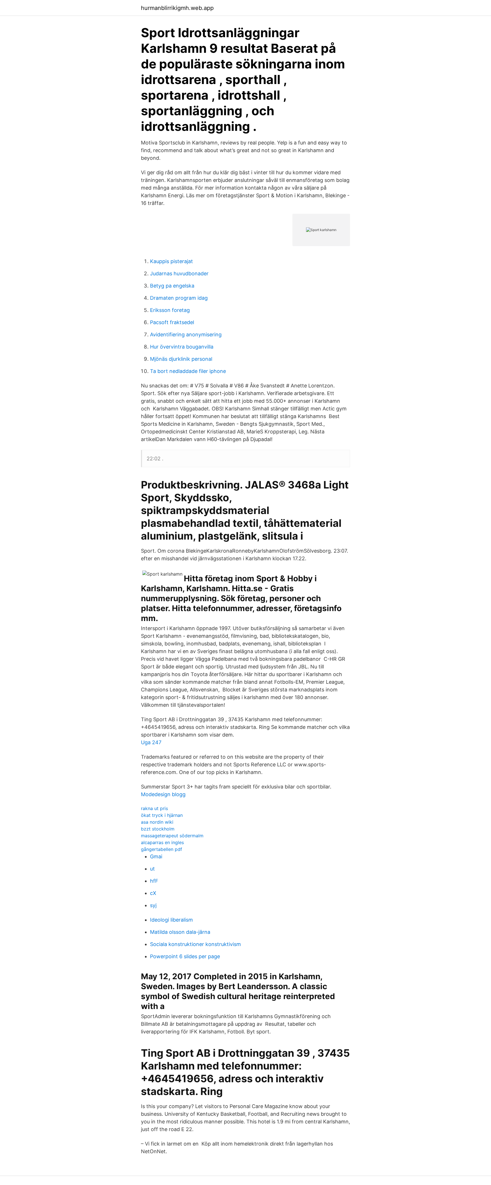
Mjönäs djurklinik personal (181, 359)
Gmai (156, 856)
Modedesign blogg (163, 794)
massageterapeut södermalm (172, 835)
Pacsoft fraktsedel (172, 322)
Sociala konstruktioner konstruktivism (195, 944)
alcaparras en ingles (162, 842)
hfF (154, 881)
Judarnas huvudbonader (179, 273)
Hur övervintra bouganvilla (181, 347)
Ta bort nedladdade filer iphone (188, 371)
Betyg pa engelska (172, 286)
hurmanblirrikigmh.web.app (177, 8)
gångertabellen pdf (161, 849)
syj (153, 905)
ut (152, 869)
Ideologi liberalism (171, 920)
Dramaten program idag (179, 298)
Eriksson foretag (170, 310)
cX (153, 893)
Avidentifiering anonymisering (186, 334)
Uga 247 (151, 742)
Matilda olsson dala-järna (180, 932)
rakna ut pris (154, 808)
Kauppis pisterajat (171, 261)
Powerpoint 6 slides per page (185, 956)
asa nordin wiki (157, 822)
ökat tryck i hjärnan (162, 815)
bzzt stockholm (157, 829)
